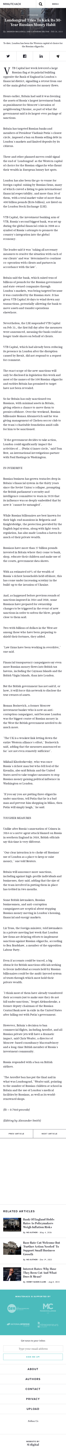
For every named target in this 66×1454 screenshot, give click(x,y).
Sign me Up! (33, 1357)
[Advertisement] (33, 1171)
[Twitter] (8, 56)
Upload (33, 1409)
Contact (32, 1389)
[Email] (58, 56)
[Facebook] (24, 56)
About (33, 1369)
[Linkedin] (41, 56)
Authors (32, 1379)
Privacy (33, 1399)
